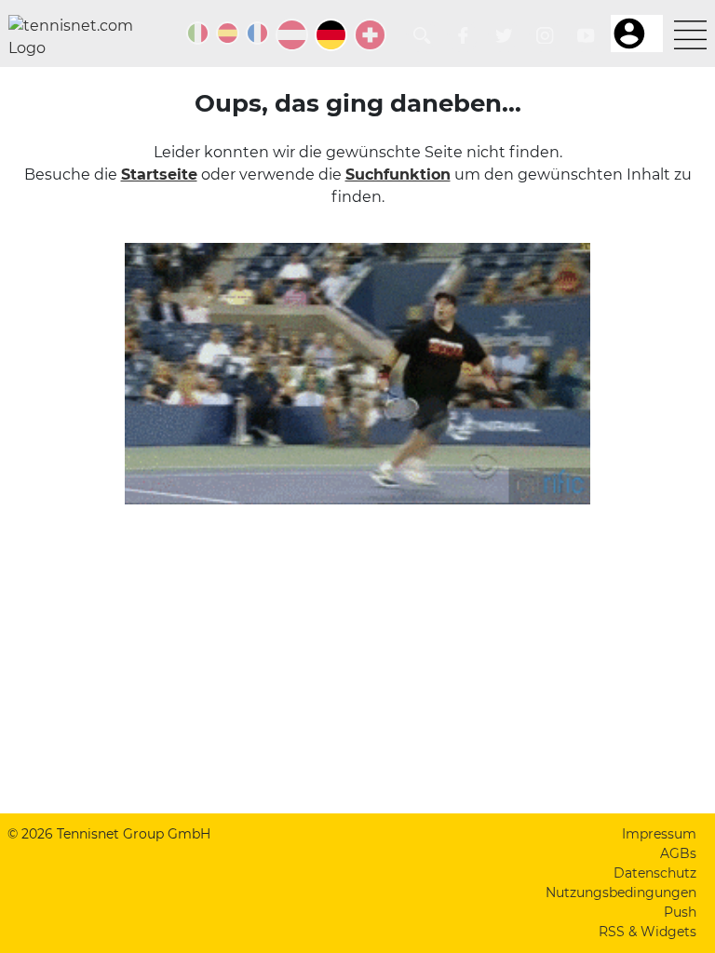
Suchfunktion (398, 174)
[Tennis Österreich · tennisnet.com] (292, 35)
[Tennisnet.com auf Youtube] (586, 36)
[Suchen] (422, 36)
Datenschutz (655, 873)
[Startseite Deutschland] (78, 37)
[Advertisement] (357, 668)
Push (680, 912)
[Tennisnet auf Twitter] (504, 36)
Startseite (159, 174)
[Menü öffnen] (690, 35)
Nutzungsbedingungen (621, 892)
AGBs (678, 853)
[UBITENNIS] (197, 33)
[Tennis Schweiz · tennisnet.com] (370, 35)
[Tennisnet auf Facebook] (463, 36)
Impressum (659, 833)
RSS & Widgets (647, 931)
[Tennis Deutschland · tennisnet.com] (331, 35)
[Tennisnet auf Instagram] (545, 36)
